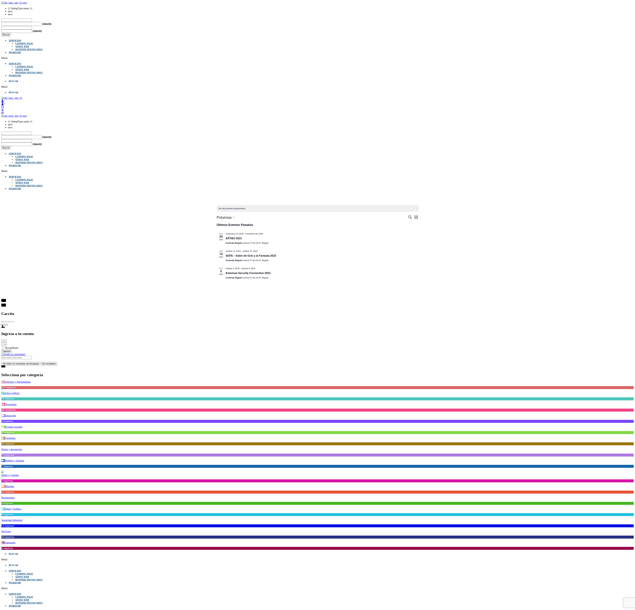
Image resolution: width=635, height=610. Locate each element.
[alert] (318, 208)
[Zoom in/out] (12, 321)
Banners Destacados (28, 49)
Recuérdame (11, 347)
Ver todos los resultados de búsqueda (21, 363)
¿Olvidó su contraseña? (13, 354)
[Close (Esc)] (2, 321)
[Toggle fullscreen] (9, 321)
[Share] (6, 321)
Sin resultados (49, 363)
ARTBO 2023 (234, 238)
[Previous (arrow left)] (3, 324)
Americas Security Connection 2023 (248, 273)
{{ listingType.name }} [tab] (20, 8)
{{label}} (46, 23)
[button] (317, 58)
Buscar (6, 34)
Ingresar (15, 52)
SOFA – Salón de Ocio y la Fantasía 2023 (251, 255)
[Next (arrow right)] (6, 324)
